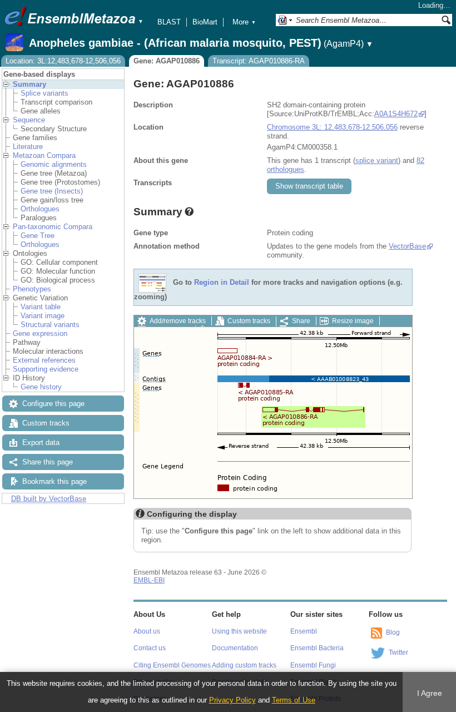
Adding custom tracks (244, 665)
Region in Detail (221, 283)
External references (44, 360)
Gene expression (40, 333)
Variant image (43, 316)
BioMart (204, 22)
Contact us (149, 648)
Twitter (398, 652)
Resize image (353, 321)
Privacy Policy (232, 700)
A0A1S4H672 (396, 114)
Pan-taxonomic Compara (52, 226)
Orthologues (40, 209)
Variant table (41, 307)
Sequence (29, 120)
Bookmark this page (54, 481)
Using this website (239, 631)
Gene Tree (37, 235)
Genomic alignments (54, 164)
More (244, 22)
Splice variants (44, 93)
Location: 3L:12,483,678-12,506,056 (63, 61)
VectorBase (407, 246)
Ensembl (303, 631)
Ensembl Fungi (313, 665)
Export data (41, 442)
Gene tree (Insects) (52, 191)
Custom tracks (46, 423)
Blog (393, 632)
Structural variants (50, 324)
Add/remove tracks (178, 321)
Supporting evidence (45, 369)
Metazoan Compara (44, 155)
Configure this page (53, 403)
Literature (28, 146)
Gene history (41, 387)
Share (301, 321)
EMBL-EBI (149, 580)
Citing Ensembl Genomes (172, 665)
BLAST (169, 22)
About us (146, 631)
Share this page (47, 462)
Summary (29, 84)
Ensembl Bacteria (317, 648)
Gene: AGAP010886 (166, 61)
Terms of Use (293, 700)
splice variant (376, 160)
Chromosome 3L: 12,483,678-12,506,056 (332, 127)
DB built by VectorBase (48, 499)
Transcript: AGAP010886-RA (258, 61)
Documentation (235, 648)
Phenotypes (32, 289)
